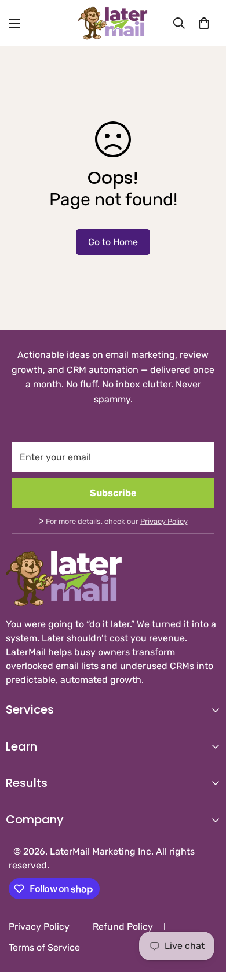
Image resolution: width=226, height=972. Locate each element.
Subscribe (113, 492)
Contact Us (30, 862)
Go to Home (113, 241)
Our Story (26, 842)
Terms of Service (44, 947)
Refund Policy (123, 926)
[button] (204, 23)
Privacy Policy (164, 521)
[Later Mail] (113, 23)
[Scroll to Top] (205, 910)
